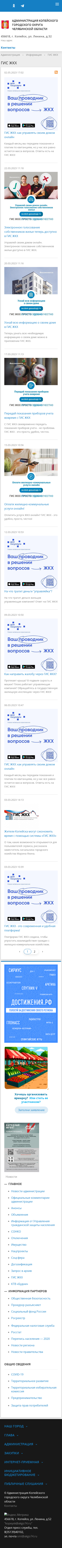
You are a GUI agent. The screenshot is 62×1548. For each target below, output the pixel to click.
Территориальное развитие (30, 1381)
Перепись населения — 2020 (30, 1339)
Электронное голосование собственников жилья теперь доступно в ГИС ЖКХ (30, 231)
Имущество (19, 1245)
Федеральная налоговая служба (32, 1326)
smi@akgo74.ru (27, 1536)
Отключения (19, 1238)
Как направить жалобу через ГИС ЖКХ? (30, 674)
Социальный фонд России (28, 1311)
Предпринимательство (26, 1398)
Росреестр (18, 1318)
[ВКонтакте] (5, 5)
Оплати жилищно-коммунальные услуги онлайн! (26, 506)
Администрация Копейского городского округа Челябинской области (35, 25)
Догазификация (21, 1264)
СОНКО (16, 1231)
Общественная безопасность (30, 1298)
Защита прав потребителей (29, 1405)
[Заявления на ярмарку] (26, 1068)
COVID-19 (17, 1374)
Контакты (8, 47)
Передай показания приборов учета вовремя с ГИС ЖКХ (28, 415)
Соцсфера (17, 1258)
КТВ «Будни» (19, 1284)
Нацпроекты (19, 1251)
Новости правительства (27, 1352)
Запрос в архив (21, 1271)
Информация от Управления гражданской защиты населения (33, 1223)
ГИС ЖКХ (53, 54)
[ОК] (13, 5)
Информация (34, 54)
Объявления (19, 1215)
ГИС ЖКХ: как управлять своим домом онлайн (29, 135)
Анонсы (16, 1208)
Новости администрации (28, 1191)
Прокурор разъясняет (26, 1305)
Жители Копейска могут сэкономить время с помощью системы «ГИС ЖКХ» (30, 834)
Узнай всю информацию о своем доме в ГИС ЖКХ (30, 325)
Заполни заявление (31, 1110)
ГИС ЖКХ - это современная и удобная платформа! (29, 928)
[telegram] (22, 5)
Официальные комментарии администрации (30, 1199)
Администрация (10, 54)
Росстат (16, 1332)
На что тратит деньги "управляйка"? (28, 591)
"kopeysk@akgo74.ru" (18, 1523)
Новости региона (22, 1345)
